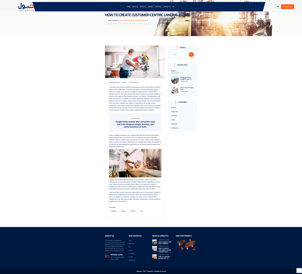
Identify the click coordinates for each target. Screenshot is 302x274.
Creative (173, 119)
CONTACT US (167, 6)
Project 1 (173, 71)
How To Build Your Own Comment (164, 242)
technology (174, 123)
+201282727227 (288, 6)
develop (133, 211)
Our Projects (132, 253)
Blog (130, 247)
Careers (131, 250)
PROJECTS (143, 6)
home (130, 240)
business (113, 211)
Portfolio (158, 6)
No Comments (134, 82)
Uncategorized (175, 128)
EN (173, 6)
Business (173, 107)
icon (141, 211)
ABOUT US (135, 6)
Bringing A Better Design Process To (186, 78)
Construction (174, 111)
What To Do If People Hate (186, 88)
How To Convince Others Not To (164, 257)
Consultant (174, 115)
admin (124, 82)
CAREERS (150, 6)
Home (128, 6)
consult (123, 211)
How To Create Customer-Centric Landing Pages (164, 250)
